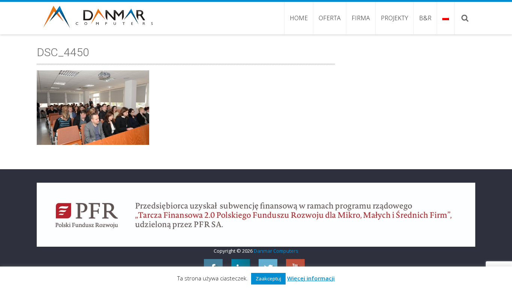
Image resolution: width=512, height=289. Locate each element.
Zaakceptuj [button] (268, 278)
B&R (425, 18)
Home (299, 18)
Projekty (394, 18)
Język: (445, 18)
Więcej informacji (311, 278)
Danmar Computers (276, 250)
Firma (361, 18)
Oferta (330, 18)
